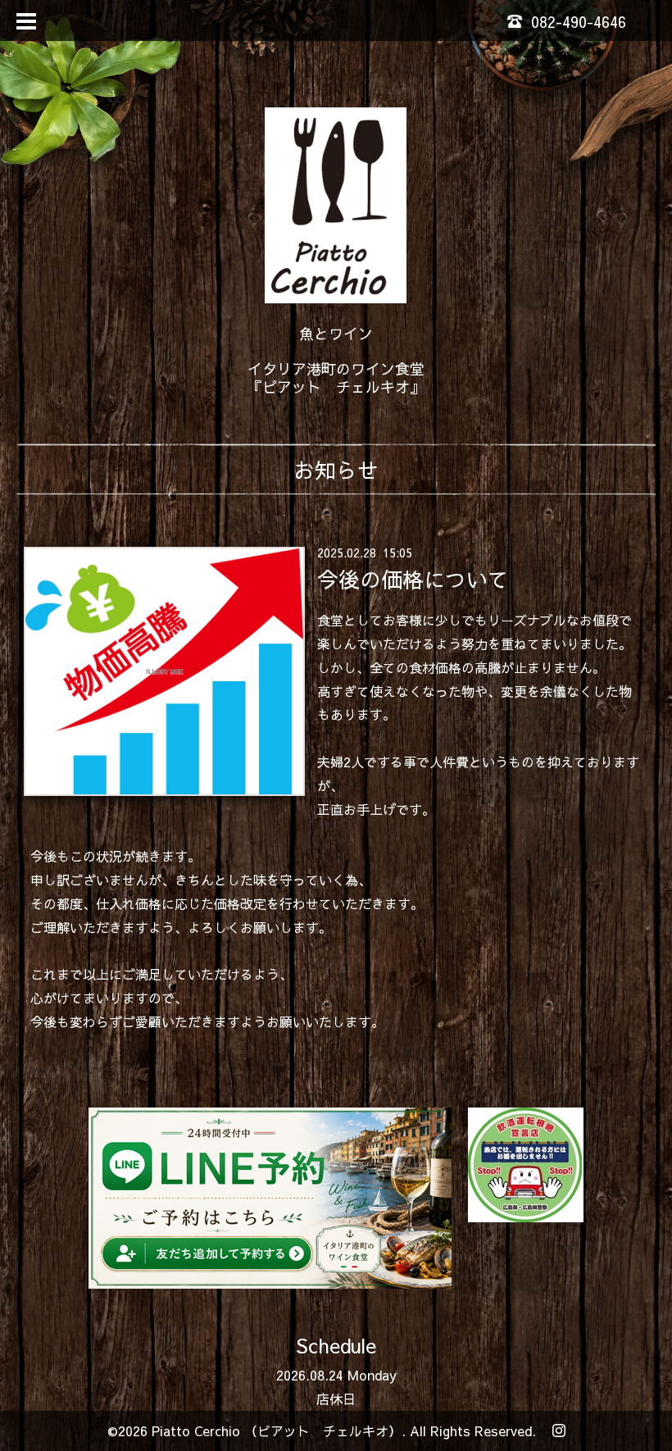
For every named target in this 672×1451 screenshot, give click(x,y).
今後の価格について (413, 579)
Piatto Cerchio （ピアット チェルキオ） (277, 1430)
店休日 (336, 1399)
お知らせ (336, 469)
